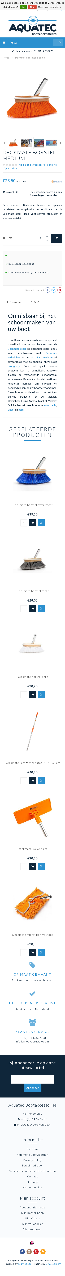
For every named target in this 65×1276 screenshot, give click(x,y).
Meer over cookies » (50, 7)
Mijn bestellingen (32, 1213)
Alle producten (32, 1229)
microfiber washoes (41, 357)
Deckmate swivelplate (33, 848)
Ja (23, 7)
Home (6, 57)
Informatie (14, 302)
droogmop (14, 366)
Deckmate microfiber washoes (32, 934)
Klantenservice (32, 1187)
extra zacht (50, 405)
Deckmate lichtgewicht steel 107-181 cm (32, 762)
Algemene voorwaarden (32, 1154)
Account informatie (32, 1207)
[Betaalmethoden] (31, 1242)
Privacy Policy (32, 1160)
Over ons (32, 1149)
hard (21, 409)
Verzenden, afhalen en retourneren (32, 1171)
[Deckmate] (56, 181)
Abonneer (32, 1087)
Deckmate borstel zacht (32, 590)
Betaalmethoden (33, 1165)
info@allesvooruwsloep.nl (34, 1124)
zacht (11, 409)
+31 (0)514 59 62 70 (34, 1119)
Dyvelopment (53, 1263)
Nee (32, 7)
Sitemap (32, 1182)
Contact (32, 1176)
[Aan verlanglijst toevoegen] (4, 238)
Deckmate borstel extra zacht (32, 504)
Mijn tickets (32, 1218)
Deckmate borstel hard (32, 676)
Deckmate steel (17, 348)
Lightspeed (25, 1263)
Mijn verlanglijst (32, 1223)
